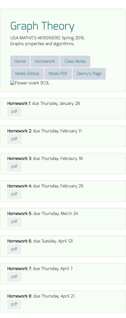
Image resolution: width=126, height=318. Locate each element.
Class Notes (75, 61)
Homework (45, 61)
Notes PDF (58, 73)
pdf (14, 111)
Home (20, 61)
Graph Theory (42, 26)
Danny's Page (89, 73)
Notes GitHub (27, 73)
